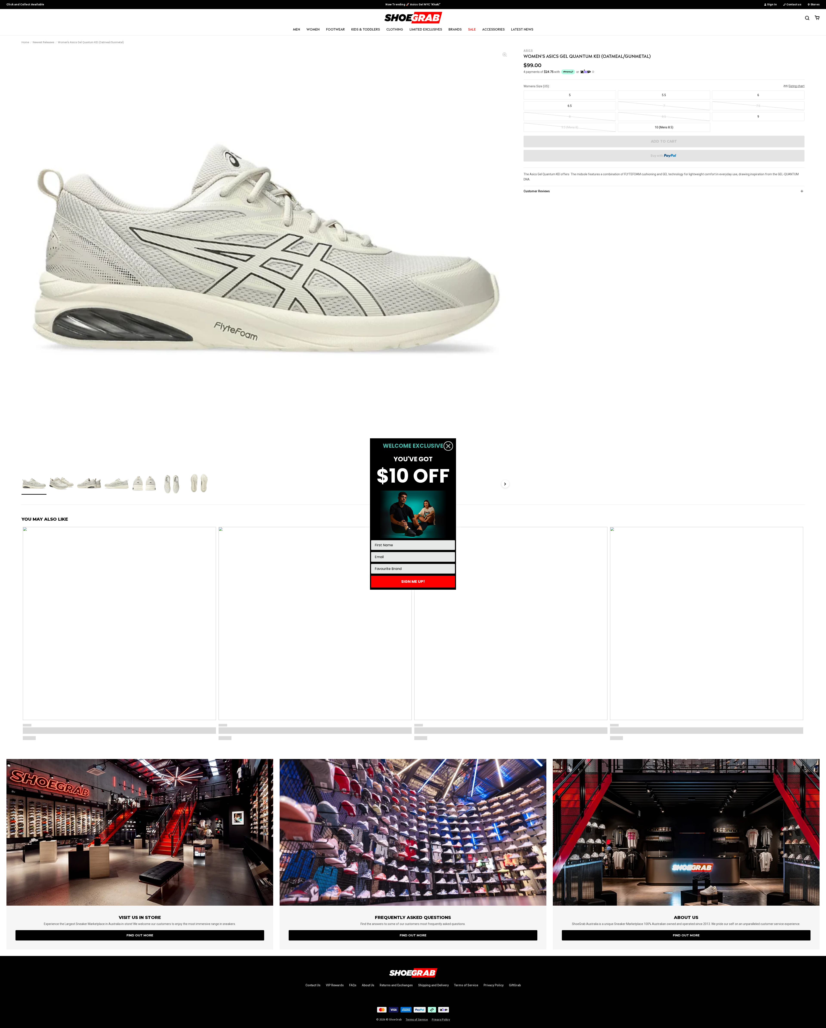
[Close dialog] (448, 446)
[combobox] (412, 568)
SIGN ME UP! (413, 581)
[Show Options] (451, 568)
